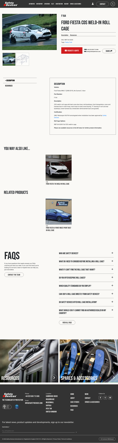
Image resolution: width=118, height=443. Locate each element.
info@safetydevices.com (94, 51)
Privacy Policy (56, 439)
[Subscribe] (75, 432)
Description (64, 35)
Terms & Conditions (66, 439)
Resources (73, 35)
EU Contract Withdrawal (107, 439)
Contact (102, 4)
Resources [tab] (9, 86)
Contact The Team (14, 275)
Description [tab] (10, 80)
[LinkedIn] (110, 397)
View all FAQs (67, 322)
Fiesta (67, 42)
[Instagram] (105, 397)
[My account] (93, 4)
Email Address (5, 427)
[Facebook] (100, 397)
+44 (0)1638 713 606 (92, 49)
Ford (70, 42)
